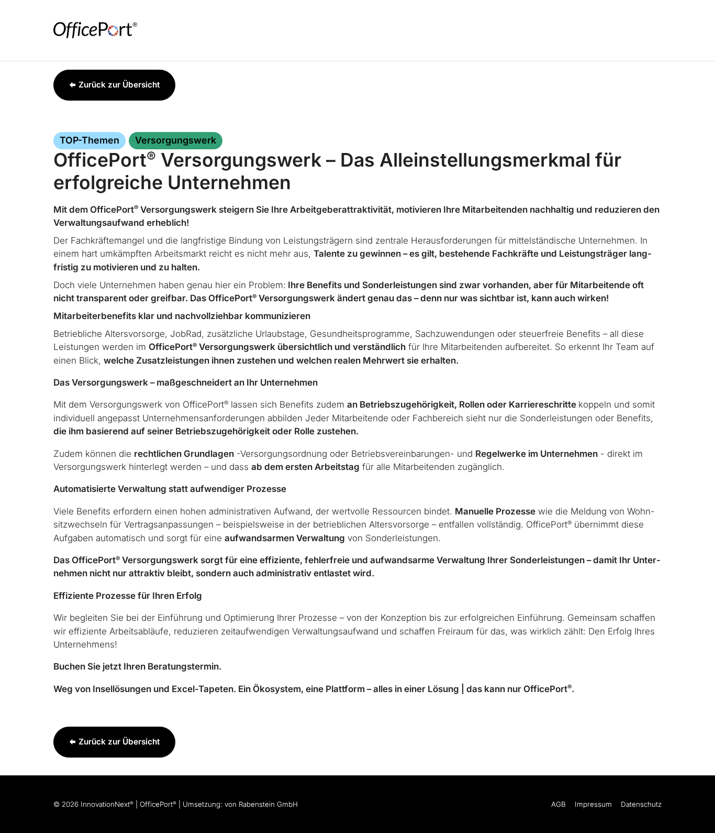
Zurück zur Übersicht (119, 85)
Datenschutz (641, 804)
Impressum (593, 804)
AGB (558, 804)
